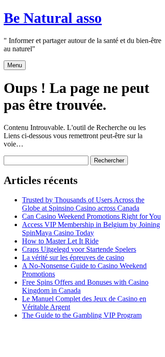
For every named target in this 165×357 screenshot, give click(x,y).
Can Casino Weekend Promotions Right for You (91, 216)
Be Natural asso (53, 18)
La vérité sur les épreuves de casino (73, 257)
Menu (14, 65)
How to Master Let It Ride (60, 241)
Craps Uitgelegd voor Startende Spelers (79, 249)
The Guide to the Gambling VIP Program (82, 315)
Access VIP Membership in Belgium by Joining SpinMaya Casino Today (91, 229)
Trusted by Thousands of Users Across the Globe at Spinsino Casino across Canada (83, 204)
